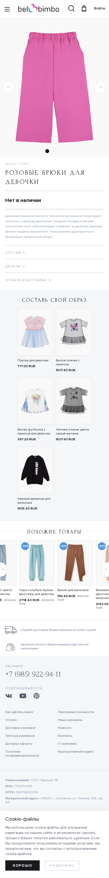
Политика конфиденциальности (22, 754)
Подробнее (62, 866)
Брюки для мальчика (73, 590)
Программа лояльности (76, 712)
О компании (67, 744)
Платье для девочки (32, 360)
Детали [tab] (12, 266)
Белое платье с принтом (68, 362)
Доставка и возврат (20, 728)
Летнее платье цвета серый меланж (72, 432)
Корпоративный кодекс (76, 752)
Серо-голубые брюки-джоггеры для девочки (36, 592)
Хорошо (22, 865)
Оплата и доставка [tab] (26, 280)
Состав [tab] (13, 253)
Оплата (11, 720)
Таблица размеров (20, 736)
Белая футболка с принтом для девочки (33, 432)
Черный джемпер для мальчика (34, 501)
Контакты (65, 736)
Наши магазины (70, 720)
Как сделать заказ (19, 712)
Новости (64, 728)
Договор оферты (18, 744)
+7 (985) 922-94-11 (33, 674)
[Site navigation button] (7, 10)
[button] (9, 87)
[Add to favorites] (46, 349)
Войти (97, 8)
